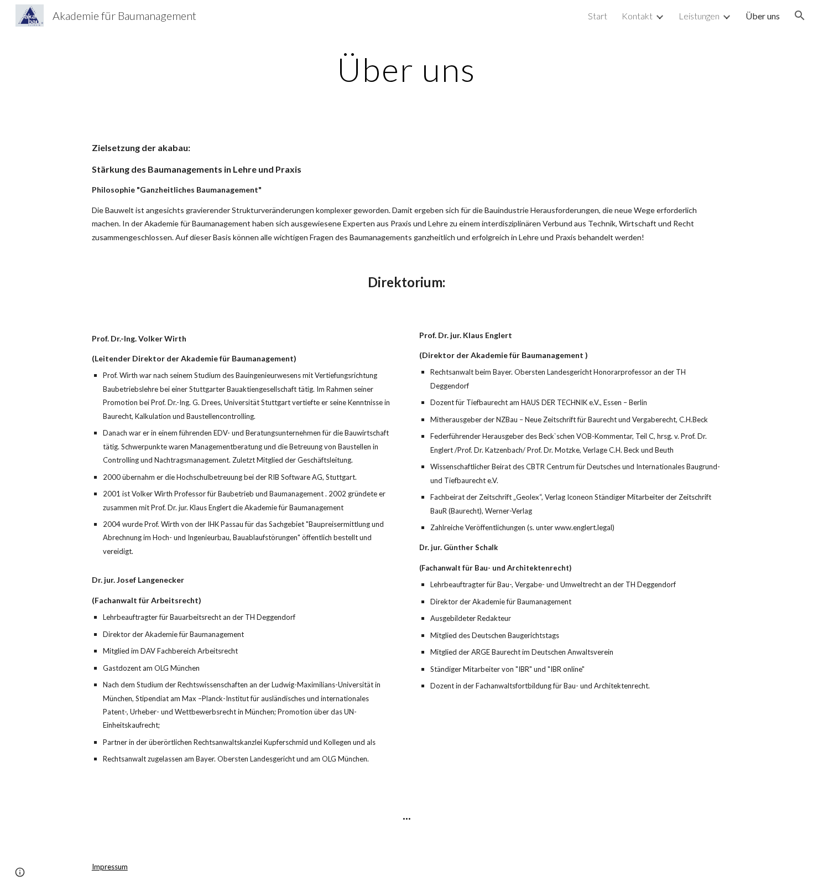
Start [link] (597, 16)
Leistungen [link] (699, 16)
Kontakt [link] (637, 16)
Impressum (110, 866)
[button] (799, 15)
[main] (406, 69)
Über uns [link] (763, 16)
